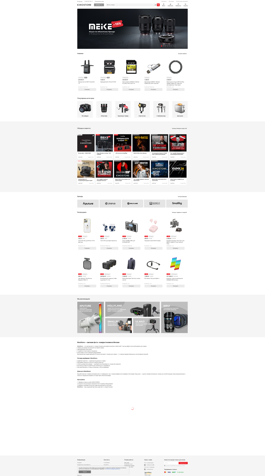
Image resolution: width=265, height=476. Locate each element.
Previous (81, 160)
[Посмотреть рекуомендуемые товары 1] (90, 332)
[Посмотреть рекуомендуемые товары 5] (174, 332)
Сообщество (150, 469)
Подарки (79, 462)
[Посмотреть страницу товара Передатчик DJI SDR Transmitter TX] (87, 74)
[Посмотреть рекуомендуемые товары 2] (132, 316)
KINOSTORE (80, 157)
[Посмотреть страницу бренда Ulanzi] (110, 203)
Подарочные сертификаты (83, 464)
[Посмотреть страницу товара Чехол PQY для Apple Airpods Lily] (109, 233)
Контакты (106, 464)
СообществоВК (150, 465)
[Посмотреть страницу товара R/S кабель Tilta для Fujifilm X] (153, 270)
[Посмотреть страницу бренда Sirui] (155, 203)
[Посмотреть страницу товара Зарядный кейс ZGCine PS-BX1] (109, 74)
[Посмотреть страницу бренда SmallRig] (177, 203)
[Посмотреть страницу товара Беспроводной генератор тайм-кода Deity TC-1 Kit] (109, 270)
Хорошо (85, 471)
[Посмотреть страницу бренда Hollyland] (132, 203)
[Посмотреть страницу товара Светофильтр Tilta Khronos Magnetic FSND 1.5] (87, 270)
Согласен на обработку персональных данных (175, 465)
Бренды (80, 196)
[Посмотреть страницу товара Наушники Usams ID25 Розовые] (153, 233)
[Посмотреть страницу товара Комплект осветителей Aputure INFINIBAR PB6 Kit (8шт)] (175, 270)
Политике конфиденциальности (113, 468)
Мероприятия (136, 134)
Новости (79, 134)
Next (183, 160)
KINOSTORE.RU (96, 382)
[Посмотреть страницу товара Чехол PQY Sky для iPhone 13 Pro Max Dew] (87, 233)
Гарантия (79, 475)
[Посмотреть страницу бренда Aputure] (88, 203)
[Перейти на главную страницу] (84, 5)
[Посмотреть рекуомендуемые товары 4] (118, 332)
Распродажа (81, 212)
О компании (107, 462)
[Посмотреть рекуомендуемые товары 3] (146, 332)
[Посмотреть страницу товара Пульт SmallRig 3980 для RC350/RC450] (131, 233)
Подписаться (183, 463)
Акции (98, 134)
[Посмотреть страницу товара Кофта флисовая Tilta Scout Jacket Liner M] (131, 270)
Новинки (80, 53)
